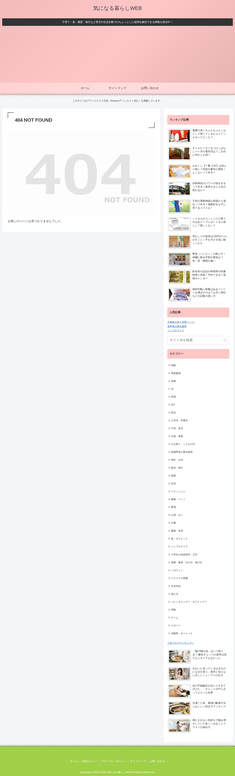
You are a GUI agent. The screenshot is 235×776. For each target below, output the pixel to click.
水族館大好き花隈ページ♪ (181, 322)
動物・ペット (178, 499)
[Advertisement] (117, 55)
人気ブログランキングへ (180, 643)
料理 (173, 396)
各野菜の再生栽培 (177, 326)
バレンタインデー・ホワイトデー (189, 601)
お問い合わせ (157, 761)
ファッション (178, 491)
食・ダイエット (179, 538)
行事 (173, 522)
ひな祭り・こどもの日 (183, 444)
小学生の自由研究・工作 (184, 554)
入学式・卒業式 (179, 420)
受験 (173, 609)
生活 (173, 483)
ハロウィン (177, 570)
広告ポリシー (89, 761)
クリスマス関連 (179, 578)
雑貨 (173, 475)
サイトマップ (138, 761)
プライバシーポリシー (113, 761)
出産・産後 (177, 436)
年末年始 (176, 586)
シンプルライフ (175, 330)
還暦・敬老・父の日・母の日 (186, 562)
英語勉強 (176, 373)
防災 (173, 412)
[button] (225, 340)
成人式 (174, 594)
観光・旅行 (177, 467)
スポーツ (176, 625)
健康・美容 (177, 530)
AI (172, 389)
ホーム (74, 761)
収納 (173, 381)
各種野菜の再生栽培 (182, 452)
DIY (173, 404)
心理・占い (177, 515)
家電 (173, 507)
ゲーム (174, 617)
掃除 (173, 365)
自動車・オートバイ (182, 633)
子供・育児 (177, 428)
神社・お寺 (177, 459)
